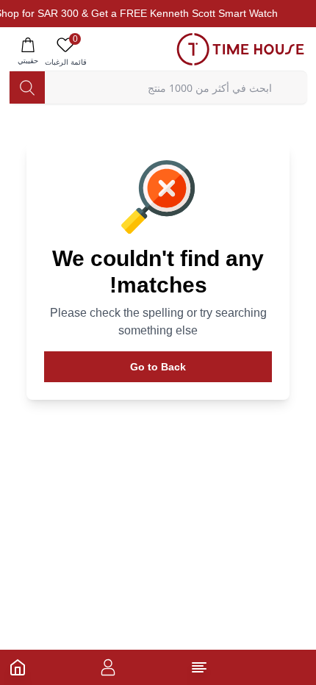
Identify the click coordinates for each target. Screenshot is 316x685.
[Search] (27, 87)
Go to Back (158, 367)
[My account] (108, 667)
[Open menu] (199, 667)
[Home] (17, 667)
